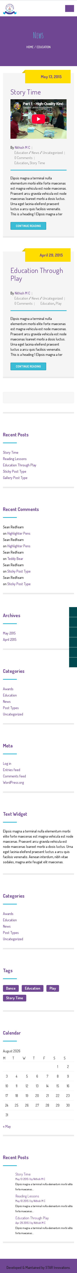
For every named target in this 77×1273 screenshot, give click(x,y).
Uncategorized (53, 152)
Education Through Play (36, 274)
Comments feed (14, 776)
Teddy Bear (15, 558)
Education (44, 47)
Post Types (11, 708)
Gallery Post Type (15, 477)
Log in (7, 763)
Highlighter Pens (18, 533)
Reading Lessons (15, 459)
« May (7, 1126)
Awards (8, 689)
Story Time (25, 91)
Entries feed (11, 770)
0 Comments (23, 158)
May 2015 (9, 633)
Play (59, 303)
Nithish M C (22, 147)
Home (30, 47)
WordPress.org (13, 782)
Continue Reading (28, 226)
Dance (11, 988)
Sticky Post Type (14, 471)
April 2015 (9, 639)
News (35, 152)
